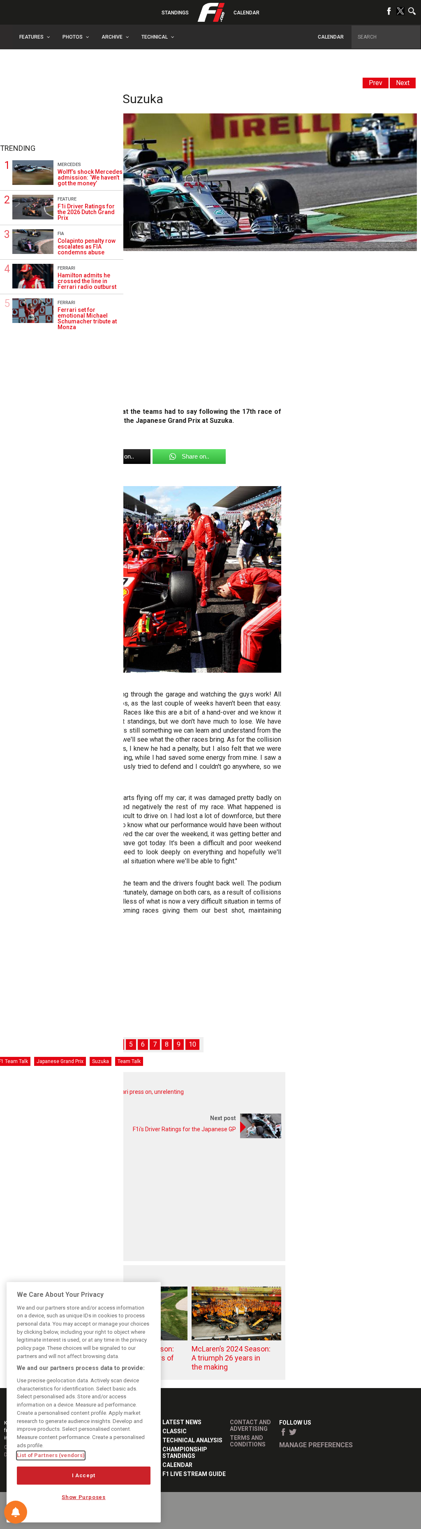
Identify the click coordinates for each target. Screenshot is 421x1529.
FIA (61, 233)
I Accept (83, 1475)
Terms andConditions (248, 1441)
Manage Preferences (316, 1445)
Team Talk (129, 1061)
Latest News (181, 1422)
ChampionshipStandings (184, 1452)
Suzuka (100, 1061)
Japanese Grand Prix (60, 1061)
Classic (174, 1431)
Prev (375, 83)
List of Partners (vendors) (51, 1455)
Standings (175, 13)
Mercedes (69, 164)
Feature (67, 199)
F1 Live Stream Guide (194, 1474)
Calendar (246, 13)
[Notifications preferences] (15, 1512)
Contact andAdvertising (250, 1425)
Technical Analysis (192, 1440)
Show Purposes (84, 1497)
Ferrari (66, 268)
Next (402, 83)
